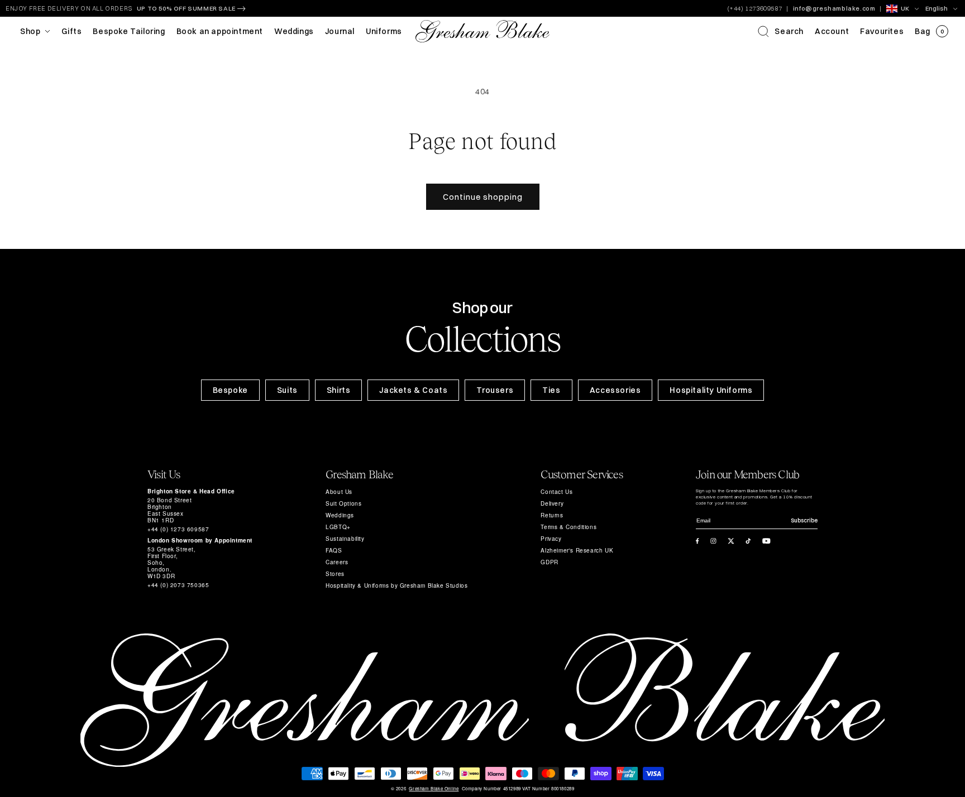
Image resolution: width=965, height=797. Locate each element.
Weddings (340, 515)
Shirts (339, 390)
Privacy (551, 538)
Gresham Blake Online (433, 788)
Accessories (615, 390)
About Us (339, 492)
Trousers (494, 390)
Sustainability (345, 538)
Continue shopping (483, 196)
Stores (335, 574)
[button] (781, 31)
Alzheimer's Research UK (577, 550)
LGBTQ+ (338, 527)
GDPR (549, 562)
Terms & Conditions (568, 527)
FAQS (334, 550)
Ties (551, 390)
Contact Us (556, 492)
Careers (337, 562)
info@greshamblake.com (834, 8)
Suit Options (343, 503)
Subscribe (804, 520)
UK (905, 8)
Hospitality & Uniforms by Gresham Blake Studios (396, 585)
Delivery (552, 503)
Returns (552, 515)
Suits (287, 390)
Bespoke (230, 390)
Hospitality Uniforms (711, 390)
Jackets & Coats (413, 390)
